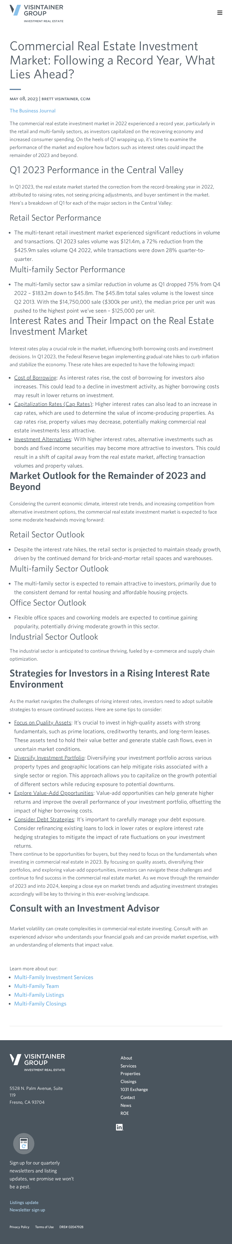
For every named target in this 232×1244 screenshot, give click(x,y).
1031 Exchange (134, 1089)
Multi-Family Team (36, 986)
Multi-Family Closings (40, 1003)
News (126, 1105)
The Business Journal (32, 111)
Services (128, 1065)
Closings (128, 1081)
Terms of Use (44, 1227)
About (126, 1057)
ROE (125, 1113)
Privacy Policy (19, 1227)
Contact (128, 1097)
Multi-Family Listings (39, 994)
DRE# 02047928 (71, 1227)
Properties (130, 1073)
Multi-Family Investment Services (53, 977)
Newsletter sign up (27, 1209)
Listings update (24, 1202)
